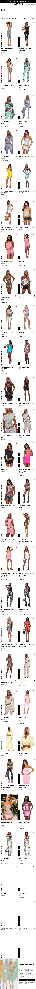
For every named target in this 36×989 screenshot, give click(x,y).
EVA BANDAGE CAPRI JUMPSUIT (7, 49)
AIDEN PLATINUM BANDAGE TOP (6, 297)
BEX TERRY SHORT (24, 435)
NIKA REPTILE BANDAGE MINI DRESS (25, 540)
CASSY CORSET (23, 227)
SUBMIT (26, 980)
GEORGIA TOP (23, 893)
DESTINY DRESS (23, 928)
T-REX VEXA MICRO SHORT (24, 506)
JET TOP (3, 893)
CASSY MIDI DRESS (24, 191)
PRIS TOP (4, 469)
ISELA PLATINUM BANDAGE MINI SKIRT (7, 228)
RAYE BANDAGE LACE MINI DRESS (7, 192)
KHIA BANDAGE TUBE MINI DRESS (7, 574)
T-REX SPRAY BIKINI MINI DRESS (24, 645)
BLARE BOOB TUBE (7, 261)
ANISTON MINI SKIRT (25, 403)
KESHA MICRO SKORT (7, 928)
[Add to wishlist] (16, 22)
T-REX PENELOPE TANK (8, 506)
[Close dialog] (34, 959)
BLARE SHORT (23, 261)
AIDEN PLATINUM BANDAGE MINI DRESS (8, 645)
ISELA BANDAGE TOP (7, 539)
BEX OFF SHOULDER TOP (7, 436)
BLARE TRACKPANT (24, 85)
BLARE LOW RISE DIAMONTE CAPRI (24, 718)
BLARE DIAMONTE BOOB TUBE (24, 786)
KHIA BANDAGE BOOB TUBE (25, 157)
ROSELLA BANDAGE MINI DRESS (7, 368)
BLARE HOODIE (5, 121)
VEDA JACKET (23, 753)
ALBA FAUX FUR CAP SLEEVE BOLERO (7, 786)
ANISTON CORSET (6, 403)
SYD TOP (21, 296)
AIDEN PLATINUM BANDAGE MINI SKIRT (7, 682)
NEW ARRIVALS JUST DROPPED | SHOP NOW (18, 1)
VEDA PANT (4, 753)
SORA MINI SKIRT (24, 367)
